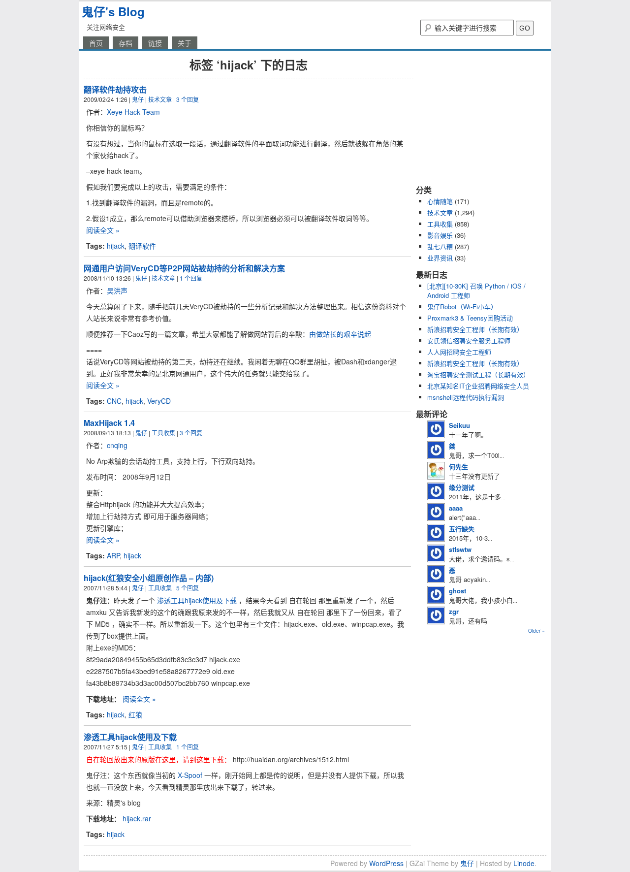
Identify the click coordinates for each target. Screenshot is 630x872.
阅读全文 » (103, 230)
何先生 (458, 466)
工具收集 (163, 432)
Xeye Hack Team (133, 112)
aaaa (456, 508)
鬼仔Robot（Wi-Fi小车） (462, 306)
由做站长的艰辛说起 (340, 334)
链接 (155, 43)
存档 (125, 43)
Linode (524, 863)
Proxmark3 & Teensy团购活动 (470, 318)
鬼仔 (138, 99)
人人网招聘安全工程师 (459, 351)
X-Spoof (190, 775)
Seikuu (459, 425)
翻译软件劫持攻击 (115, 89)
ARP (113, 555)
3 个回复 (187, 99)
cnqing (117, 445)
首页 (96, 43)
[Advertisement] (477, 117)
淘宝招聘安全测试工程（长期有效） (478, 374)
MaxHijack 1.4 (109, 422)
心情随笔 (440, 201)
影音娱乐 (440, 235)
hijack (116, 246)
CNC (114, 401)
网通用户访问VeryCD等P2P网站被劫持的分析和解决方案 (184, 268)
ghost (457, 590)
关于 (184, 43)
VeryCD (159, 401)
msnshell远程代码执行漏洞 (465, 397)
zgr (454, 611)
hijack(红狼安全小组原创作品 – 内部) (149, 577)
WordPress (386, 863)
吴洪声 (117, 290)
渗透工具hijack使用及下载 (197, 600)
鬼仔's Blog (113, 11)
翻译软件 (142, 246)
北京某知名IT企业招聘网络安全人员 (478, 385)
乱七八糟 (440, 246)
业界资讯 (440, 257)
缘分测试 (461, 487)
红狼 (135, 714)
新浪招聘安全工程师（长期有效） (475, 329)
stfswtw (460, 549)
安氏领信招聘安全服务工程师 (468, 340)
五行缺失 (461, 528)
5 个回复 (187, 587)
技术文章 (160, 99)
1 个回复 (191, 278)
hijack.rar (137, 818)
